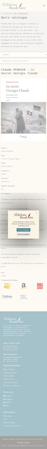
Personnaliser (23, 234)
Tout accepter (23, 230)
